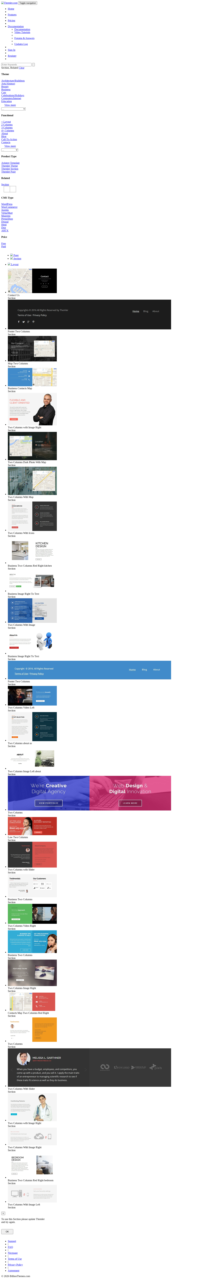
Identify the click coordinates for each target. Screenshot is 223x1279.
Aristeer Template (10, 163)
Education (6, 101)
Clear (21, 67)
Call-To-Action (9, 139)
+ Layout (6, 121)
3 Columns (7, 127)
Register (12, 55)
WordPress (6, 204)
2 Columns (7, 124)
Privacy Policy (15, 1264)
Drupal (4, 221)
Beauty (5, 86)
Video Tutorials (22, 32)
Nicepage (13, 1253)
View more (10, 105)
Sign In (11, 50)
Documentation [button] (16, 26)
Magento (5, 215)
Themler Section (9, 168)
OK (7, 1231)
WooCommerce (9, 207)
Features (12, 14)
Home (11, 8)
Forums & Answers (24, 38)
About (4, 133)
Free (3, 243)
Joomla (5, 210)
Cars (3, 92)
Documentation (22, 29)
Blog (3, 136)
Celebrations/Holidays (12, 95)
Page (16, 255)
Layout (14, 264)
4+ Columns (7, 130)
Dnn (3, 227)
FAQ (10, 1247)
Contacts (5, 142)
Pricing (11, 20)
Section (5, 184)
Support (12, 1241)
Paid (3, 246)
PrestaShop (7, 218)
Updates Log (21, 44)
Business (5, 89)
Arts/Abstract (8, 83)
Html (4, 224)
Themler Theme (9, 165)
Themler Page (8, 171)
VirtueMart (7, 213)
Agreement (13, 1270)
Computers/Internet (11, 98)
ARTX (4, 230)
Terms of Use (15, 1258)
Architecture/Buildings (13, 80)
